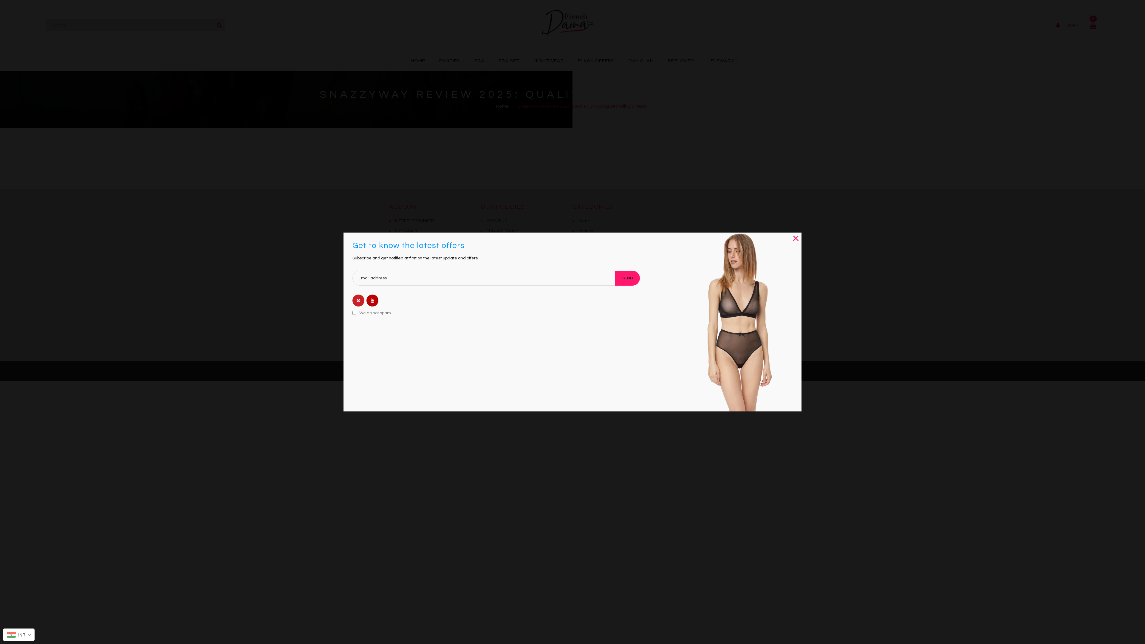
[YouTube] (372, 301)
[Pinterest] (358, 301)
